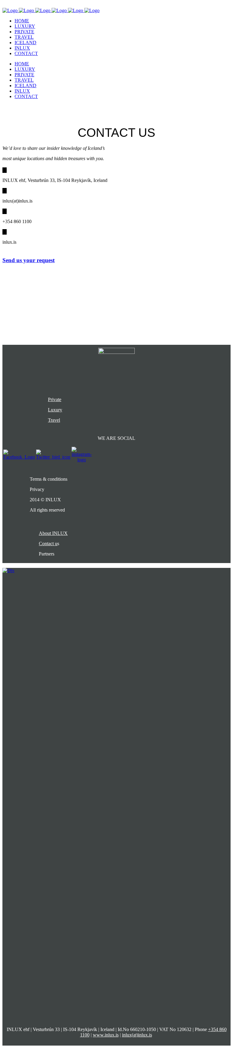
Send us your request (28, 260)
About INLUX (53, 533)
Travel (54, 420)
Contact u (48, 543)
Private (54, 399)
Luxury (55, 409)
